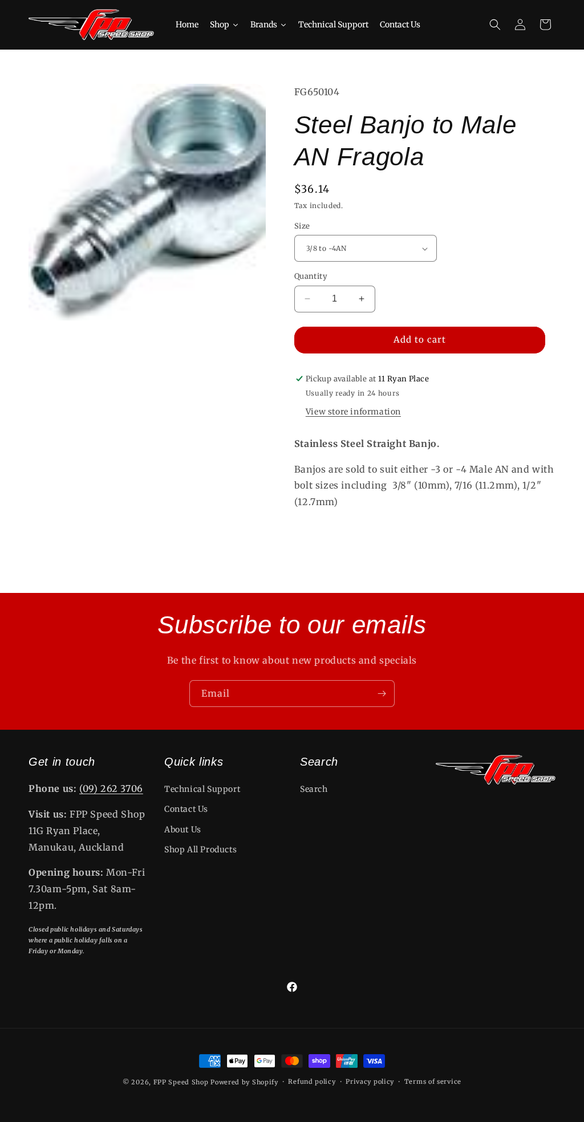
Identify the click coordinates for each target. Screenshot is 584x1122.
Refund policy (311, 1082)
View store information (353, 411)
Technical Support (202, 789)
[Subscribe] (381, 693)
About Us (182, 829)
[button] (495, 24)
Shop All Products (200, 849)
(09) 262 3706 (111, 788)
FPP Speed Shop (181, 1082)
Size (302, 226)
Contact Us (186, 809)
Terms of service (432, 1082)
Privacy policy (370, 1082)
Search (314, 789)
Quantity (310, 276)
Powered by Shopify (244, 1082)
